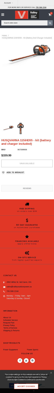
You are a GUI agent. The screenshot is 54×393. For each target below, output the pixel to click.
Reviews (27, 188)
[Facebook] (20, 360)
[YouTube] (26, 360)
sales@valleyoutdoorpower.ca (19, 287)
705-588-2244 (41, 7)
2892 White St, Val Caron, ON (19, 282)
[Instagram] (32, 360)
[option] (27, 54)
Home (4, 35)
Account (7, 3)
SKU (3, 150)
